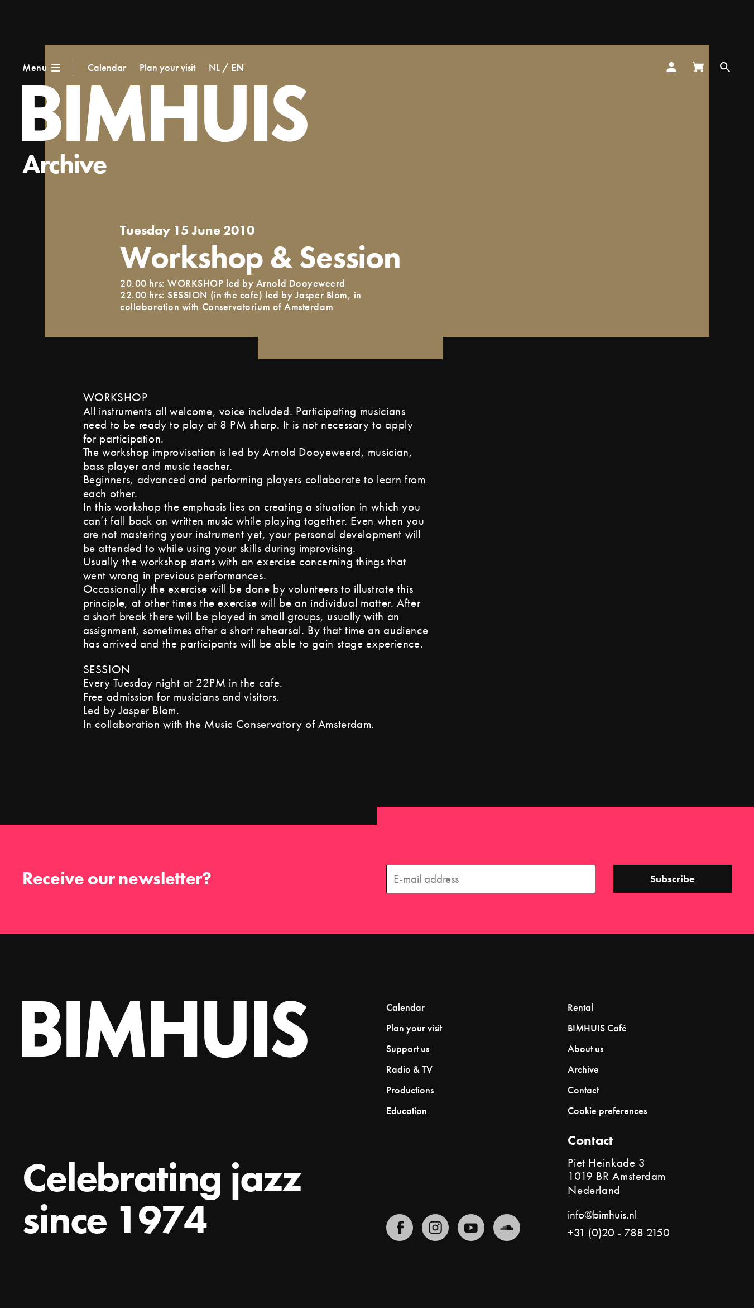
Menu (34, 67)
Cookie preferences (607, 1111)
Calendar (107, 67)
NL (214, 67)
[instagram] (435, 1227)
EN (237, 67)
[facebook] (399, 1227)
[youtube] (471, 1227)
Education (406, 1110)
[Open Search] (725, 67)
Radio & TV (409, 1069)
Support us (407, 1048)
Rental (580, 1007)
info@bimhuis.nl (602, 1214)
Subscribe (672, 878)
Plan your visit (167, 67)
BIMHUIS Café (597, 1027)
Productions (410, 1089)
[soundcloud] (506, 1227)
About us (585, 1048)
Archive (64, 164)
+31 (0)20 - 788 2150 (619, 1232)
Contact (583, 1089)
